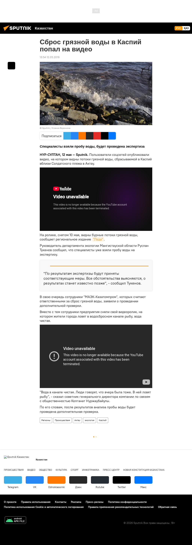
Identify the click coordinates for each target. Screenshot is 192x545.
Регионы (45, 420)
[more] (11, 65)
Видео (31, 470)
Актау (77, 420)
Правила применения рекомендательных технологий (121, 507)
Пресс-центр (111, 470)
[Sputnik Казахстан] (18, 31)
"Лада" (98, 239)
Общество (45, 470)
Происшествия (62, 420)
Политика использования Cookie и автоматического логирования (44, 507)
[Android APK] (15, 520)
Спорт (74, 470)
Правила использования (35, 502)
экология (89, 420)
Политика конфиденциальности (127, 502)
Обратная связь (167, 507)
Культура (61, 470)
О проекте (10, 502)
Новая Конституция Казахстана (143, 470)
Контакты (60, 502)
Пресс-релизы (95, 502)
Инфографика (90, 470)
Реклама (76, 502)
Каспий (102, 420)
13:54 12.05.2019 (49, 57)
